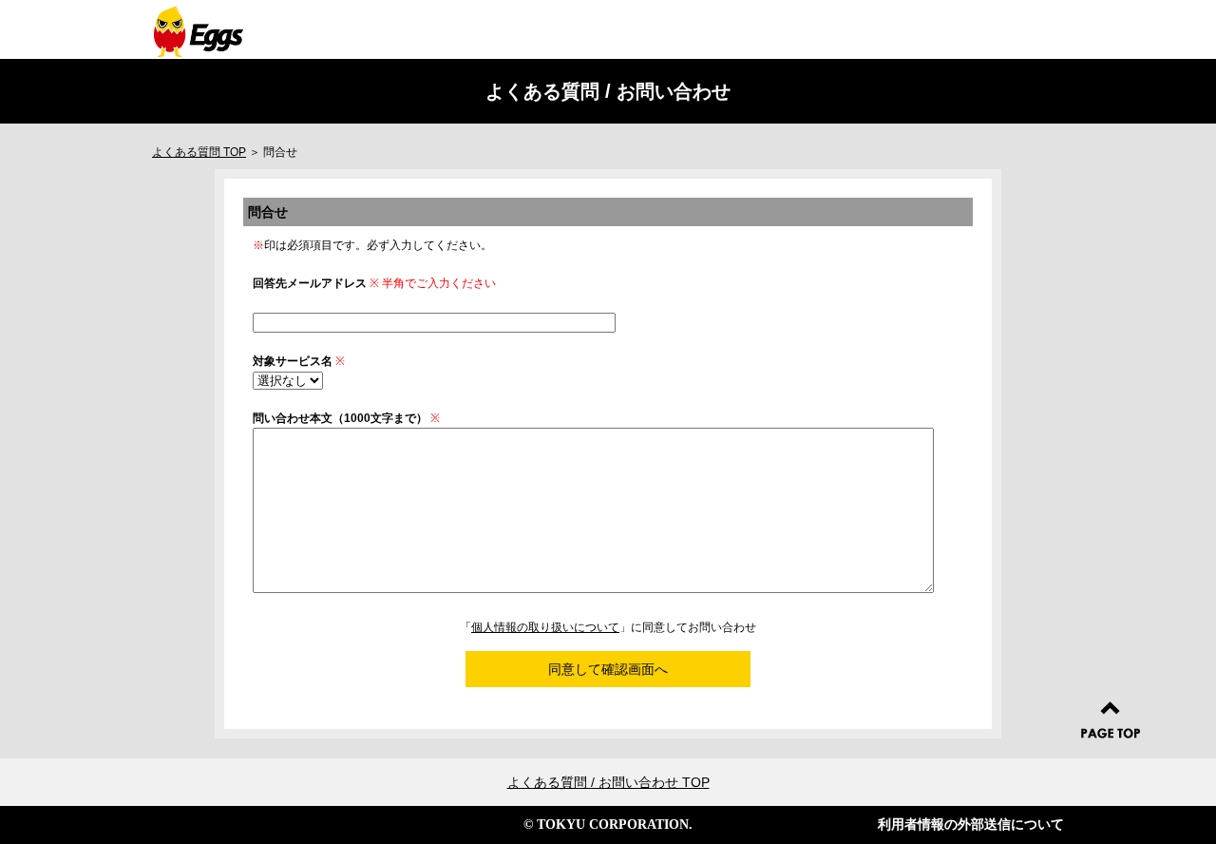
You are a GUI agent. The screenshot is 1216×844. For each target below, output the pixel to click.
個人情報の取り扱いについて (545, 627)
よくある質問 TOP (199, 152)
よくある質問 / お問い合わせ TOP (608, 782)
